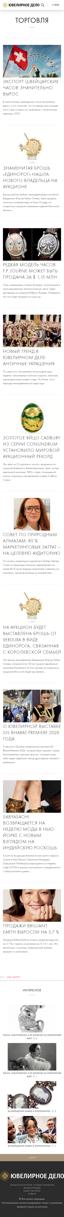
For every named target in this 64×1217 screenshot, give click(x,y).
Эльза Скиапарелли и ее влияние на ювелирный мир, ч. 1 (32, 1075)
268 (9, 977)
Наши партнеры (32, 1191)
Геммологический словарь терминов (32, 1185)
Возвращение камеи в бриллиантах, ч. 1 (32, 1146)
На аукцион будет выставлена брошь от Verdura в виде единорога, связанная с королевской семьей (32, 640)
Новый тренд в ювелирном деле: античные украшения (29, 357)
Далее (16, 977)
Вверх (33, 1158)
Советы (32, 1194)
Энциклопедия (32, 1188)
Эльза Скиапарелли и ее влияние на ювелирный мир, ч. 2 (32, 1037)
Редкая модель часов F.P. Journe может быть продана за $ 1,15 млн (30, 271)
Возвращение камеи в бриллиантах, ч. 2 (32, 1111)
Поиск (42, 5)
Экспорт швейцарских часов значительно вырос (30, 88)
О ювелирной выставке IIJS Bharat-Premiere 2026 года (32, 732)
